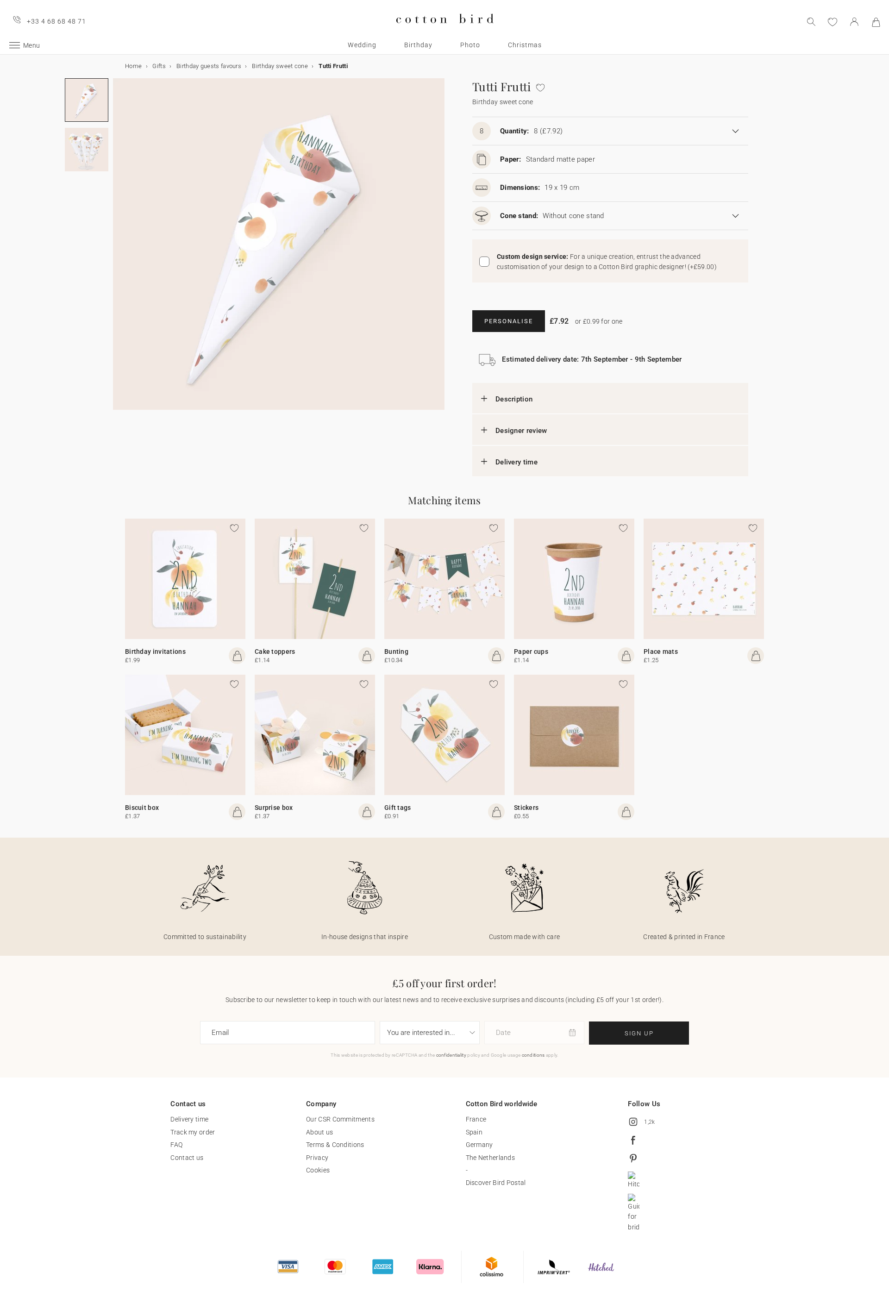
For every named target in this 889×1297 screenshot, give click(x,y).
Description (513, 399)
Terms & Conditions (335, 1144)
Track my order (192, 1132)
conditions (533, 1055)
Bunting (396, 651)
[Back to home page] (445, 30)
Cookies (318, 1170)
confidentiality (451, 1055)
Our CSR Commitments (340, 1119)
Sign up (639, 1033)
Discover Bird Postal (496, 1182)
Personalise (508, 321)
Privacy (317, 1157)
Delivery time (516, 462)
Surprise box (274, 807)
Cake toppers (275, 651)
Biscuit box (142, 807)
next (118, 249)
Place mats (661, 651)
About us (319, 1132)
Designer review (521, 430)
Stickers (526, 807)
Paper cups (531, 651)
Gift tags (397, 807)
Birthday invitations (155, 651)
